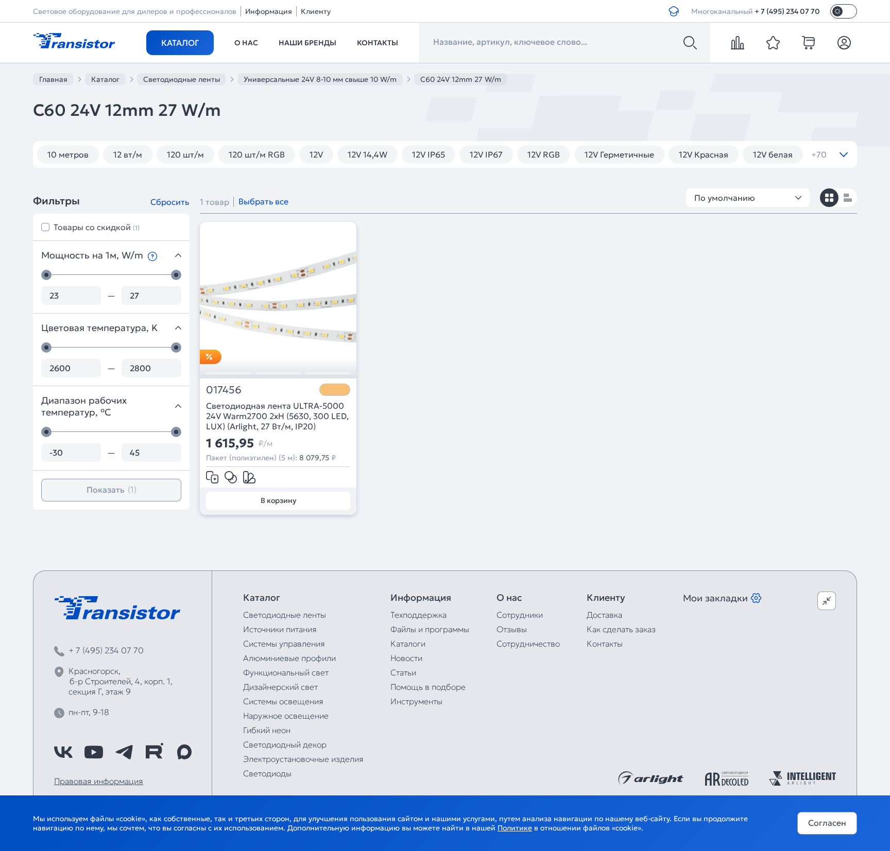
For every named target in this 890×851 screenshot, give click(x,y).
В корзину (278, 500)
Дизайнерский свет (280, 687)
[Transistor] (74, 39)
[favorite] (773, 43)
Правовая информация (98, 781)
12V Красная (703, 154)
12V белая (773, 154)
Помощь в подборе (428, 687)
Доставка (604, 615)
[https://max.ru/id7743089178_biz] (184, 752)
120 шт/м (185, 154)
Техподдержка (418, 615)
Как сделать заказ (621, 629)
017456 (224, 390)
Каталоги (407, 643)
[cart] (808, 43)
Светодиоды (267, 773)
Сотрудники (520, 615)
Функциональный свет (286, 672)
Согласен (827, 823)
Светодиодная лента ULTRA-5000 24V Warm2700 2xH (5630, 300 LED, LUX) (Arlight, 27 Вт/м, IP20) (277, 416)
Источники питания (280, 629)
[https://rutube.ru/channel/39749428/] (154, 752)
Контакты (377, 42)
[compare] (737, 43)
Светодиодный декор (285, 744)
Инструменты (416, 701)
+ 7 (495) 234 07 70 (787, 11)
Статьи (403, 672)
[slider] (46, 275)
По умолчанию (724, 198)
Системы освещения (283, 701)
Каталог (180, 43)
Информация (268, 11)
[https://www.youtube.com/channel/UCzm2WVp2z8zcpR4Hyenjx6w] (93, 752)
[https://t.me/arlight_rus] (124, 752)
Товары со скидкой (97, 227)
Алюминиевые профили (289, 658)
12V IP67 (486, 154)
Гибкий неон (266, 730)
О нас (246, 42)
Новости (406, 658)
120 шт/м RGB (257, 154)
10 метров (68, 154)
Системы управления (284, 643)
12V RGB (543, 154)
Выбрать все (263, 201)
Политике (515, 827)
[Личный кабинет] (844, 43)
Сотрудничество (528, 643)
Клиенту (316, 11)
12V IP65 (428, 154)
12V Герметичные (619, 154)
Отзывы (512, 629)
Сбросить (169, 202)
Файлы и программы (429, 629)
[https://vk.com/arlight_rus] (63, 752)
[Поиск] (690, 42)
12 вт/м (127, 154)
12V (316, 154)
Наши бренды (307, 42)
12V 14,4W (367, 154)
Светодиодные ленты (284, 615)
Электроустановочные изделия (303, 759)
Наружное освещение (286, 715)
